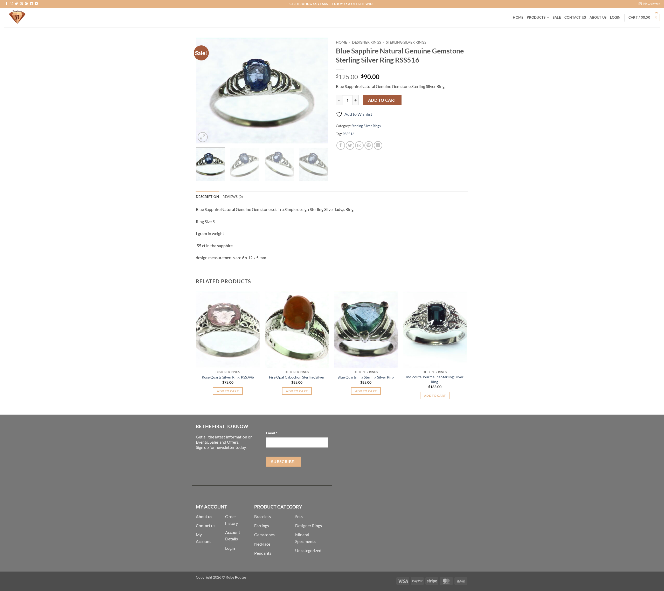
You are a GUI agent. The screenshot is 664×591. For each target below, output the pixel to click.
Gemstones (264, 534)
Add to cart (382, 100)
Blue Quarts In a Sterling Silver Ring (365, 377)
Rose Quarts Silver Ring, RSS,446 (228, 377)
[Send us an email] (21, 4)
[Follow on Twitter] (16, 4)
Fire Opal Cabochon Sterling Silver (296, 377)
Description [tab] (207, 197)
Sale (557, 17)
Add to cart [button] (228, 391)
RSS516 (349, 134)
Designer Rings (366, 42)
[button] (649, 4)
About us (204, 516)
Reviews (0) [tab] (233, 197)
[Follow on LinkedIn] (31, 4)
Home (518, 17)
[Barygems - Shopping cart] (30, 17)
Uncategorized (308, 550)
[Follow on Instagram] (11, 4)
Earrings (261, 525)
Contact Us (575, 17)
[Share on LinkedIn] (378, 145)
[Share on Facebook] (340, 145)
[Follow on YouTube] (36, 4)
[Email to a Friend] (359, 145)
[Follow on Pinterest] (26, 4)
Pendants (262, 553)
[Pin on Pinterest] (368, 145)
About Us (598, 17)
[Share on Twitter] (350, 145)
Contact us (205, 525)
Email (271, 433)
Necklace (262, 543)
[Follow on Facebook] (6, 4)
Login (230, 548)
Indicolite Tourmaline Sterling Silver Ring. (435, 379)
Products (536, 17)
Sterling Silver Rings (406, 42)
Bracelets (262, 516)
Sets (299, 516)
